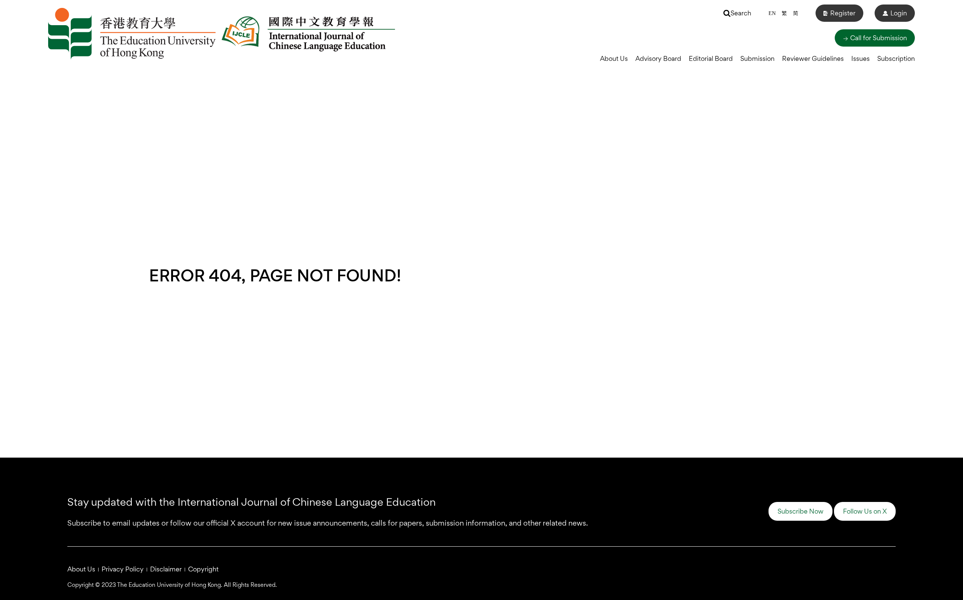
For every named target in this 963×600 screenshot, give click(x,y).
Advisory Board (658, 58)
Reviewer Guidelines (813, 58)
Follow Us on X (865, 511)
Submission (757, 58)
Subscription (896, 58)
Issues (860, 58)
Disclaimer (166, 569)
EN (772, 13)
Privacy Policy (123, 569)
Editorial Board (711, 58)
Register (842, 13)
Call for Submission (878, 38)
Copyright (203, 569)
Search (741, 13)
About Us (614, 58)
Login (898, 13)
